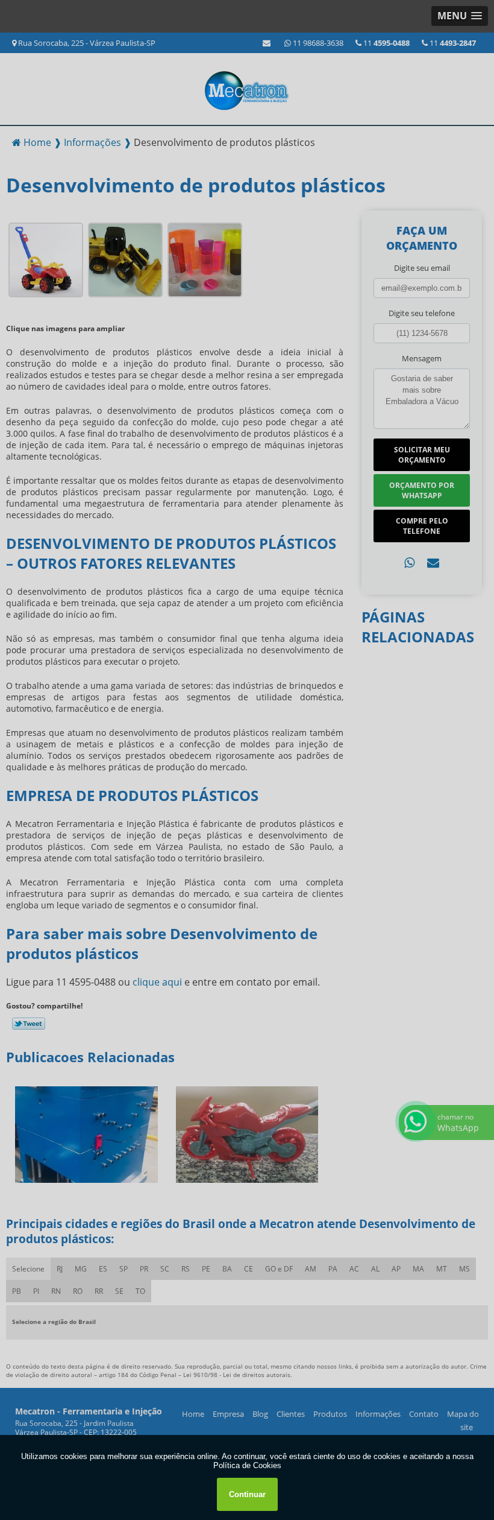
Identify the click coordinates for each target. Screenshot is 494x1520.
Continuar (247, 1494)
